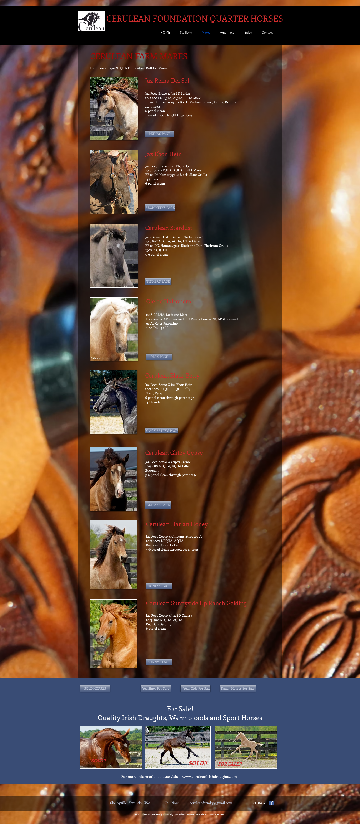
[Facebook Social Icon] (271, 803)
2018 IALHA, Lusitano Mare (167, 314)
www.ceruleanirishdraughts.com (209, 776)
